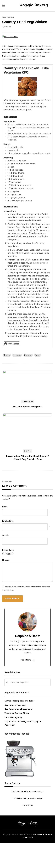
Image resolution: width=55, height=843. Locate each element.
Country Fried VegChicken (24, 22)
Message (6, 560)
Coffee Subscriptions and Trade (19, 701)
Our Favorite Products (15, 705)
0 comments (7, 481)
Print (38, 355)
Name (4, 506)
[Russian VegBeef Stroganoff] (27, 384)
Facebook (18, 355)
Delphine (7, 26)
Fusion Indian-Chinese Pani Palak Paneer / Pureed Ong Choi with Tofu (27, 458)
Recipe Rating (8, 550)
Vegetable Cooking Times (16, 713)
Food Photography (13, 717)
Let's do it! (28, 805)
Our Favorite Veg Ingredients (18, 709)
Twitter (8, 355)
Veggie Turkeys (34, 5)
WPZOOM (28, 837)
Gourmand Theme (43, 834)
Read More (26, 660)
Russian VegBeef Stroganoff (27, 406)
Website (5, 535)
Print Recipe (13, 343)
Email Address (8, 521)
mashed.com (29, 59)
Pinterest (29, 355)
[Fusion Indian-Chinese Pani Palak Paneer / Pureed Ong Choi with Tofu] (27, 430)
